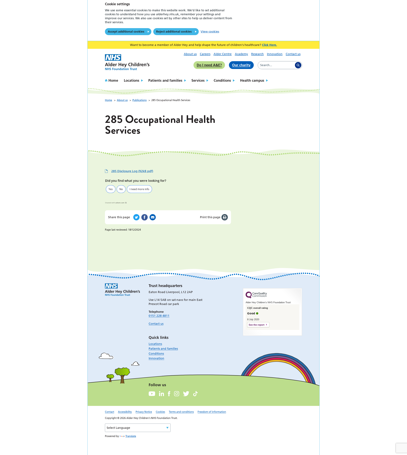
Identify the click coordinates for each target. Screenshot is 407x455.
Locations (131, 80)
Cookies (160, 411)
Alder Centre (223, 54)
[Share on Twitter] (136, 217)
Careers (205, 54)
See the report (256, 324)
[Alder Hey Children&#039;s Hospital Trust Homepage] (127, 62)
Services (198, 80)
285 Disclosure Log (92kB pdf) (132, 171)
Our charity (241, 65)
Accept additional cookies (126, 31)
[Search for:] (276, 65)
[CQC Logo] (256, 297)
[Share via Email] (152, 217)
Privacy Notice (144, 411)
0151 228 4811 (159, 316)
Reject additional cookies (174, 31)
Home (113, 80)
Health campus (252, 80)
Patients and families (165, 80)
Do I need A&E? (209, 65)
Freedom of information (212, 411)
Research (257, 54)
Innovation (275, 54)
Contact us (293, 54)
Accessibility (125, 411)
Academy (241, 54)
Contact (109, 411)
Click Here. (269, 45)
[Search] (298, 65)
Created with (114, 203)
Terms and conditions (181, 411)
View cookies (210, 31)
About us (190, 54)
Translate (130, 436)
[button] (110, 189)
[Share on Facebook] (144, 217)
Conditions (222, 80)
